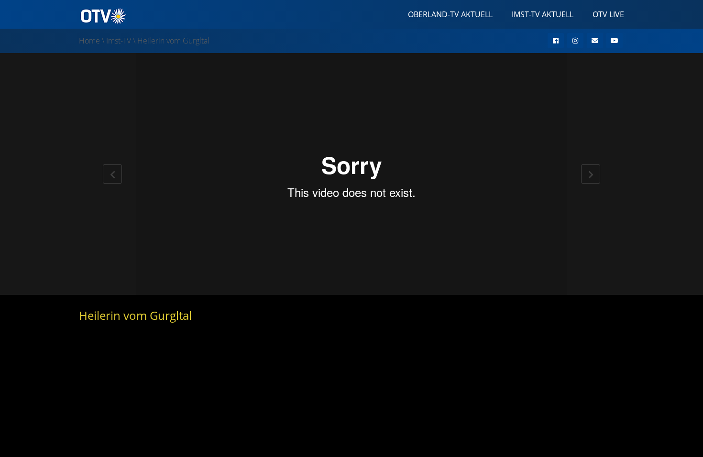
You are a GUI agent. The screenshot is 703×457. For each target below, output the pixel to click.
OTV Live (608, 14)
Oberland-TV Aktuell (450, 14)
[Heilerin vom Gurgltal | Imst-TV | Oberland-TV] (103, 15)
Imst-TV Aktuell (542, 14)
